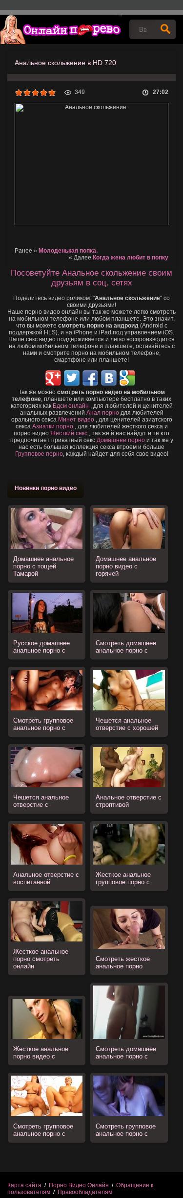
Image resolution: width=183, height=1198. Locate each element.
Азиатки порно (52, 426)
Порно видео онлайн (61, 29)
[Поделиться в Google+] (53, 378)
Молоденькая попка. (68, 250)
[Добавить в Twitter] (72, 378)
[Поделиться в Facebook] (90, 378)
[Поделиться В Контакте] (109, 378)
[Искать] (165, 29)
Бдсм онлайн (71, 405)
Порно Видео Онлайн (79, 1185)
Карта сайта (24, 1185)
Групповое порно (39, 453)
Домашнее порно (121, 440)
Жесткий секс (68, 433)
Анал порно (102, 412)
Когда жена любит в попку (130, 257)
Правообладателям (85, 1192)
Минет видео (76, 419)
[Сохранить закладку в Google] (127, 378)
